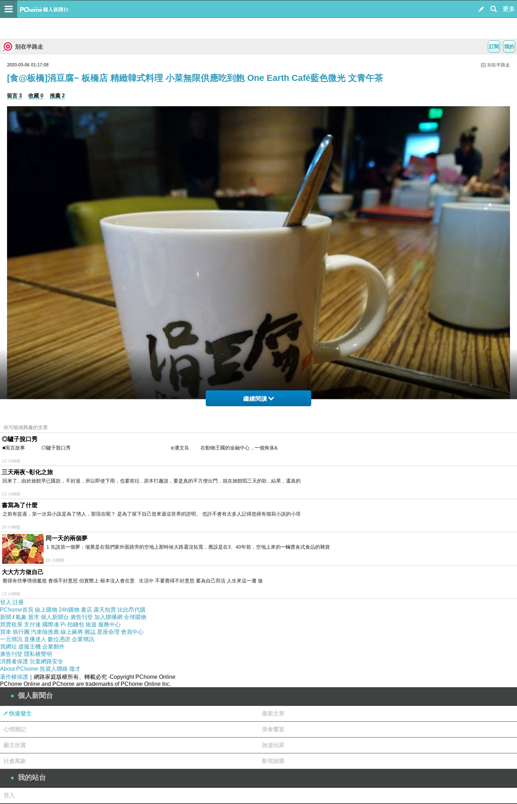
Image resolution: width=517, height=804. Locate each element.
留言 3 (14, 95)
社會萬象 (15, 761)
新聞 (5, 617)
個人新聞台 (55, 617)
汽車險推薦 (45, 632)
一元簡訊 (11, 639)
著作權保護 (14, 677)
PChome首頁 (16, 610)
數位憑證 (59, 639)
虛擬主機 (29, 647)
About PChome (19, 669)
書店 (86, 610)
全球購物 (135, 617)
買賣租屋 (11, 624)
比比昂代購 (131, 610)
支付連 (32, 624)
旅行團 (21, 632)
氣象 (21, 617)
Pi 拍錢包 (72, 624)
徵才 (75, 669)
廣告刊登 (81, 617)
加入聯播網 (108, 617)
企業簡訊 (83, 639)
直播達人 (35, 639)
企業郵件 (53, 647)
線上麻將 (71, 632)
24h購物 (69, 610)
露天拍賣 (105, 610)
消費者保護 (14, 661)
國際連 (50, 624)
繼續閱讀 (255, 399)
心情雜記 (15, 729)
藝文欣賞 (15, 745)
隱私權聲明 (38, 654)
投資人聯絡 (54, 669)
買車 (5, 632)
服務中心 (109, 624)
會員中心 (132, 632)
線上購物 (46, 610)
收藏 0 (35, 95)
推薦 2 (57, 95)
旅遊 (91, 624)
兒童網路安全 (46, 661)
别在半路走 (29, 47)
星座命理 (108, 632)
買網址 (8, 647)
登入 (5, 602)
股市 (33, 617)
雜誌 (90, 632)
